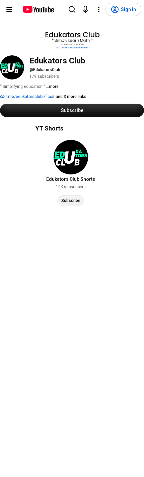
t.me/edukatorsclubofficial (29, 96)
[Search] (72, 9)
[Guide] (9, 9)
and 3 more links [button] (71, 96)
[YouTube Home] (38, 9)
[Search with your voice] (85, 9)
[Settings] (99, 9)
